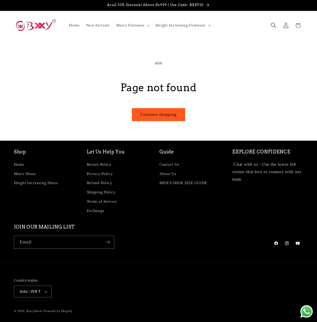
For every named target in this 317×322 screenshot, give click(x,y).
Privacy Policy (100, 174)
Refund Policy (99, 183)
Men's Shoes (25, 174)
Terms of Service (102, 201)
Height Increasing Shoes (36, 183)
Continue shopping (158, 114)
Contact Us (169, 164)
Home (19, 164)
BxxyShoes (34, 311)
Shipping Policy (101, 192)
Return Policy (99, 164)
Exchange (95, 211)
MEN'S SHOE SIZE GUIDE (183, 183)
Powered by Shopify (58, 311)
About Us (167, 174)
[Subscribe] (108, 242)
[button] (132, 25)
